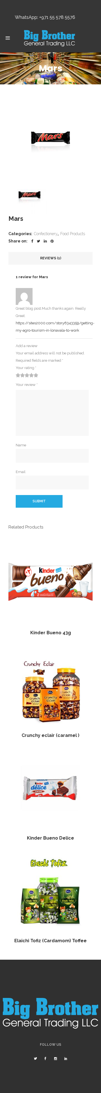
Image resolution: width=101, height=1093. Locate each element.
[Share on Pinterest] (52, 241)
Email (21, 472)
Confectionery (46, 233)
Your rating (26, 368)
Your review (27, 385)
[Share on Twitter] (38, 241)
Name (21, 445)
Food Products (72, 233)
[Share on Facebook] (32, 241)
